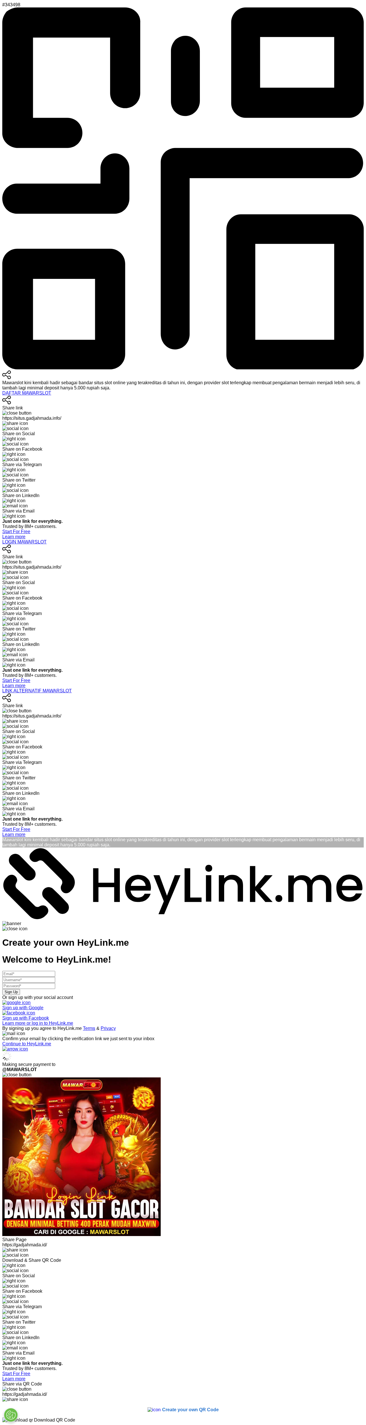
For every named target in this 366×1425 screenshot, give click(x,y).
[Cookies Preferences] (11, 1415)
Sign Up (11, 992)
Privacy (108, 1028)
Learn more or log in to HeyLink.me (37, 1023)
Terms (89, 1028)
